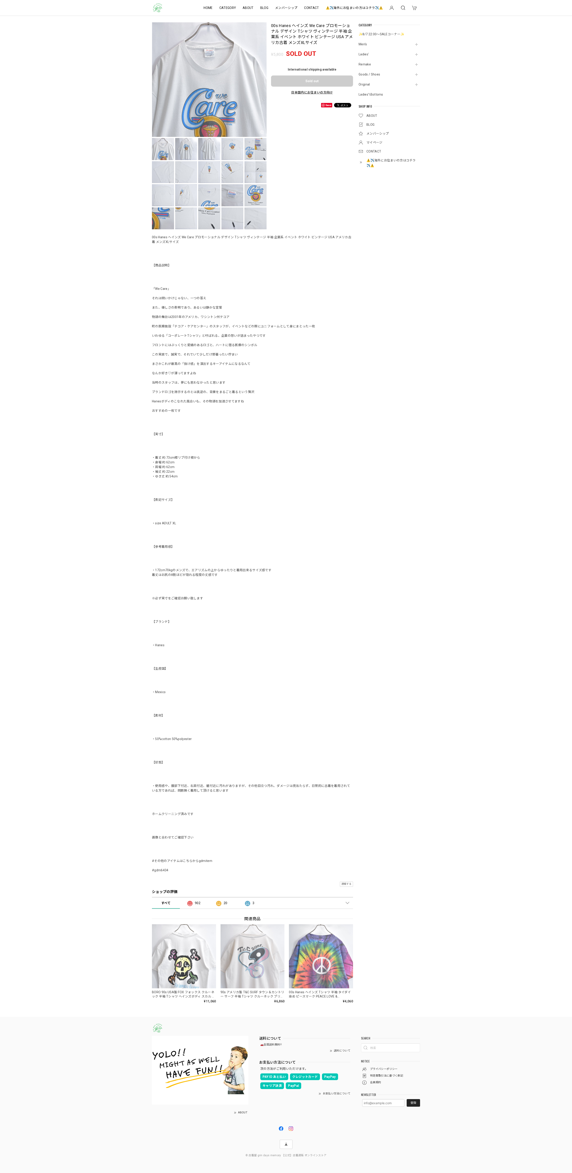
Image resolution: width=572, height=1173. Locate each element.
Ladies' (364, 54)
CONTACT (311, 8)
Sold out (312, 81)
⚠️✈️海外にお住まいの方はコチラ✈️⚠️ (354, 8)
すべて (165, 903)
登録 (413, 1102)
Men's (363, 44)
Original (364, 84)
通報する (346, 883)
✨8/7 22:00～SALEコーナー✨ (381, 34)
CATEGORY (227, 8)
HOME (208, 8)
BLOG (264, 8)
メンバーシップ (286, 8)
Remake (365, 64)
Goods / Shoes (369, 74)
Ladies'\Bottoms (371, 94)
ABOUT (248, 8)
